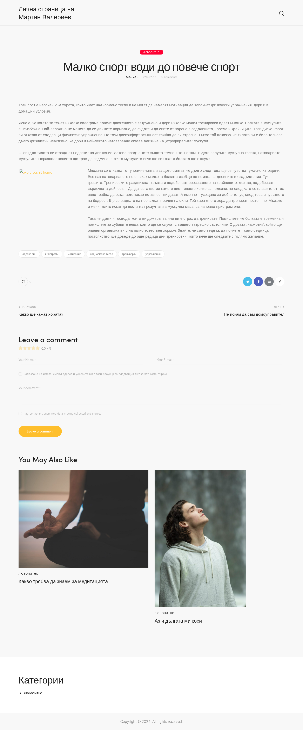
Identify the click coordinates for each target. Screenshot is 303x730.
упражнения (153, 254)
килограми (51, 254)
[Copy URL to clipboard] (279, 281)
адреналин (29, 254)
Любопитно (151, 52)
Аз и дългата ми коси (178, 621)
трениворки (129, 254)
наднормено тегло (101, 254)
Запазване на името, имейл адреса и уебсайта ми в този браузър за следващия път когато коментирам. (95, 374)
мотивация (74, 254)
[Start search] (281, 13)
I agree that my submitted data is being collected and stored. (62, 413)
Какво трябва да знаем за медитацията (63, 581)
